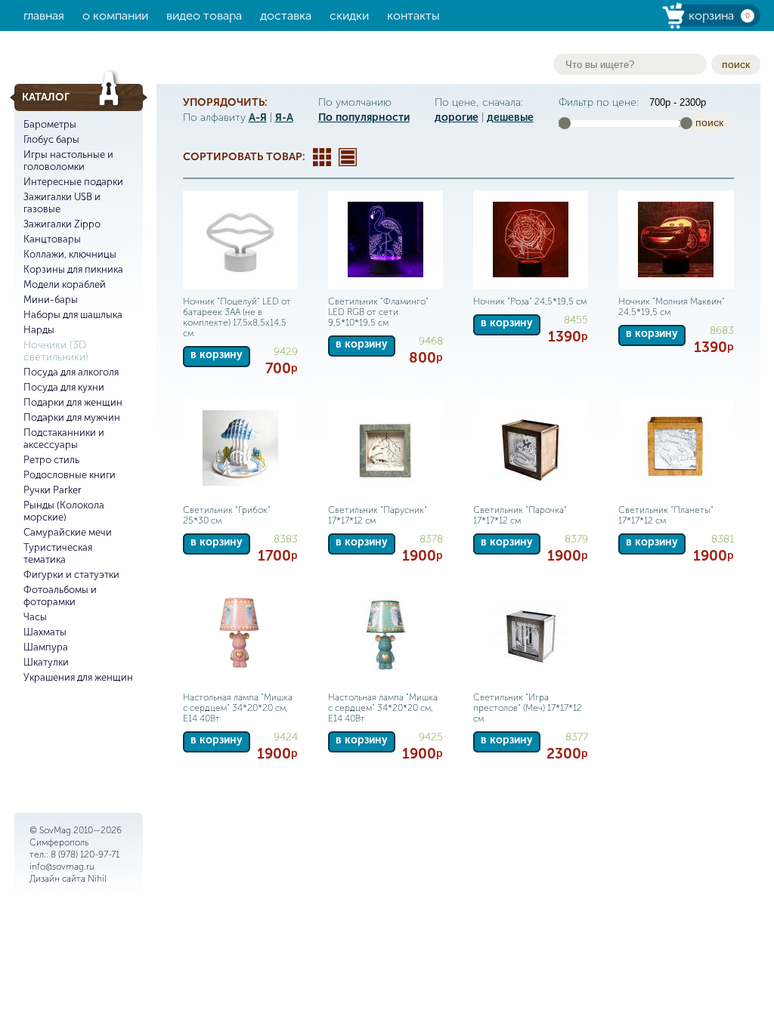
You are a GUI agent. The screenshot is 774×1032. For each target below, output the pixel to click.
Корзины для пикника (73, 269)
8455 (576, 320)
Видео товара (204, 15)
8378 (431, 539)
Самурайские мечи (67, 532)
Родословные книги (69, 474)
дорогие (456, 117)
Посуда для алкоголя (71, 372)
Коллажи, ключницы (69, 254)
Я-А (284, 117)
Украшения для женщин (78, 677)
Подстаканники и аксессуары (63, 438)
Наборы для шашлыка (72, 314)
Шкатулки (46, 662)
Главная (43, 15)
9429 (286, 351)
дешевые (510, 117)
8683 (722, 330)
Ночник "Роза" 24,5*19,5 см (530, 301)
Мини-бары (50, 299)
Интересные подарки (73, 181)
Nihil (97, 878)
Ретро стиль (51, 459)
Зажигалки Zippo (62, 224)
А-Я (258, 117)
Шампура (45, 647)
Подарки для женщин (72, 402)
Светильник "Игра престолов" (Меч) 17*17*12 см (527, 708)
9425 (431, 737)
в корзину (216, 354)
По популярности (364, 117)
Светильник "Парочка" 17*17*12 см (520, 515)
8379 (576, 539)
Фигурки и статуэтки (71, 574)
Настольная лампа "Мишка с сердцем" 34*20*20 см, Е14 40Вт (238, 708)
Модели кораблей (64, 284)
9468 (431, 341)
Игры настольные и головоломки (68, 160)
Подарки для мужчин (71, 417)
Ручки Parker (52, 490)
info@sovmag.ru (61, 866)
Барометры (49, 124)
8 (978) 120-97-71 (85, 854)
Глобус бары (51, 139)
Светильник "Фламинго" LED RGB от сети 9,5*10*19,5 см (378, 312)
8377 (576, 737)
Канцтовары (52, 239)
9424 (286, 737)
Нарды (38, 329)
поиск (736, 64)
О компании (115, 15)
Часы (35, 617)
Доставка (285, 15)
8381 (722, 539)
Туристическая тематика (57, 553)
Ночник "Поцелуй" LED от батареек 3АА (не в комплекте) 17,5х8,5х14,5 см (237, 317)
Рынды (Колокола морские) (63, 511)
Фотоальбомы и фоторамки (60, 595)
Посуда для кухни (63, 387)
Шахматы (45, 632)
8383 (286, 539)
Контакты (413, 15)
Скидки (349, 15)
